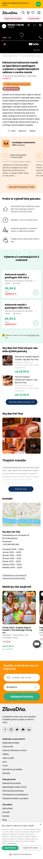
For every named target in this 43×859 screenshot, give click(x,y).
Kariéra (5, 816)
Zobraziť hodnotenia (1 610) (21, 187)
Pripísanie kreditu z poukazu (15, 798)
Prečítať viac (12, 843)
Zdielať (32, 131)
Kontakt (6, 812)
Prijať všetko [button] (10, 848)
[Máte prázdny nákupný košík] (28, 12)
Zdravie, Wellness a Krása (14, 750)
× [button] (40, 824)
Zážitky (5, 754)
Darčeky (6, 773)
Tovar (5, 765)
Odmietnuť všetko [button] (30, 848)
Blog (4, 819)
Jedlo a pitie (8, 758)
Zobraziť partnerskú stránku (13, 578)
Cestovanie (34, 18)
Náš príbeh (7, 808)
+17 (38, 50)
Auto (4, 761)
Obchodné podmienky (13, 790)
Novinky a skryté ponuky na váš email (21, 667)
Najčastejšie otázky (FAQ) (14, 787)
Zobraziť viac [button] (21, 489)
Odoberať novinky (22, 696)
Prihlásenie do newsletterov (15, 794)
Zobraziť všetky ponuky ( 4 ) (21, 402)
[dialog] (21, 840)
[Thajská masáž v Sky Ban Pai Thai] (21, 428)
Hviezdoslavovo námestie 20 (14, 575)
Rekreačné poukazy (11, 783)
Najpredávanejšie (13, 18)
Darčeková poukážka (12, 769)
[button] (23, 12)
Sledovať (22, 131)
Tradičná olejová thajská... (21, 161)
